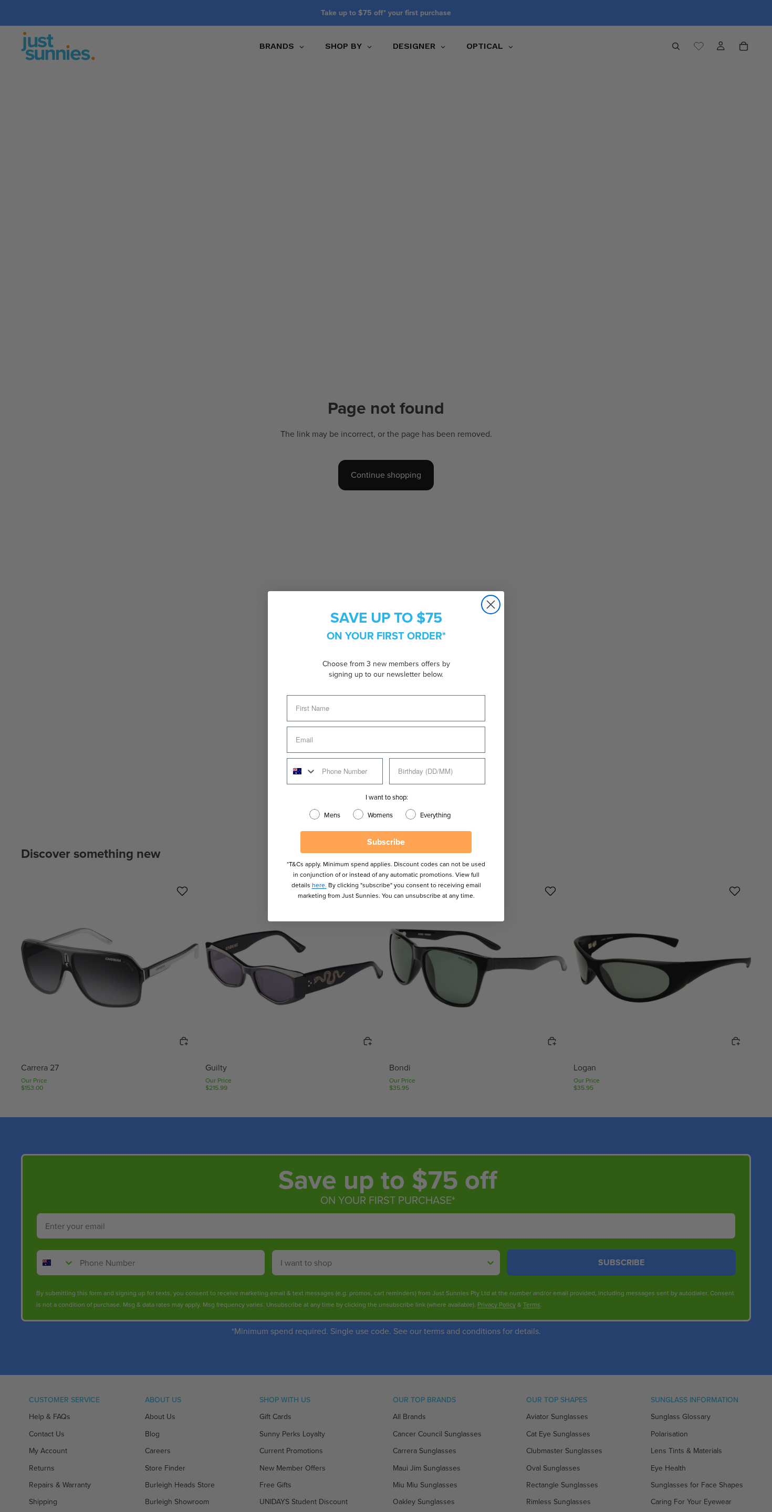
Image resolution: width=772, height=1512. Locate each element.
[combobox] (302, 771)
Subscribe (386, 842)
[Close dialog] (491, 604)
